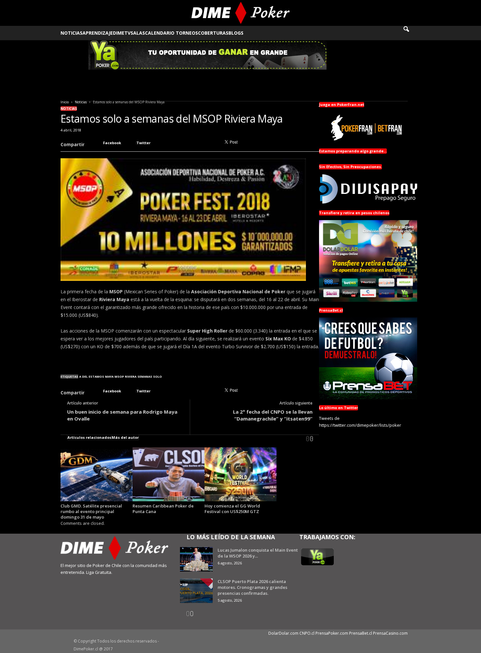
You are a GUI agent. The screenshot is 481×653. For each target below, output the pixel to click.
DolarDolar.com (283, 633)
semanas (144, 376)
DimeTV (122, 33)
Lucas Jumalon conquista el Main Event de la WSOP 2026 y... (258, 553)
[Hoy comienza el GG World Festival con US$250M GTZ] (240, 474)
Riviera (130, 376)
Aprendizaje (97, 33)
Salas (138, 33)
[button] (410, 33)
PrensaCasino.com (390, 633)
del (85, 376)
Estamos (96, 376)
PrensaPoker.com (331, 633)
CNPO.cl (306, 633)
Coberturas (213, 33)
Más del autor (125, 437)
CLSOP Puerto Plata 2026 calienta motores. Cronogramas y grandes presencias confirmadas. (252, 587)
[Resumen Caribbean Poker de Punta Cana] (169, 474)
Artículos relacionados (89, 437)
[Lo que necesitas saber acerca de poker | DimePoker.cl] (241, 13)
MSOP (119, 376)
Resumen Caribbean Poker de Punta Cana (163, 508)
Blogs (235, 33)
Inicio (65, 102)
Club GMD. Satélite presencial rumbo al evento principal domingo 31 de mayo (91, 511)
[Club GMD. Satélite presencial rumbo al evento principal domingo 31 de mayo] (97, 474)
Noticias (71, 33)
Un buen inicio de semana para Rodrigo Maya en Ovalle (122, 415)
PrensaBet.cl (360, 633)
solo (157, 376)
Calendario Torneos (171, 33)
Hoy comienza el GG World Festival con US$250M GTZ (232, 508)
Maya (109, 376)
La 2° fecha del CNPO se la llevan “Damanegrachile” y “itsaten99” (272, 415)
